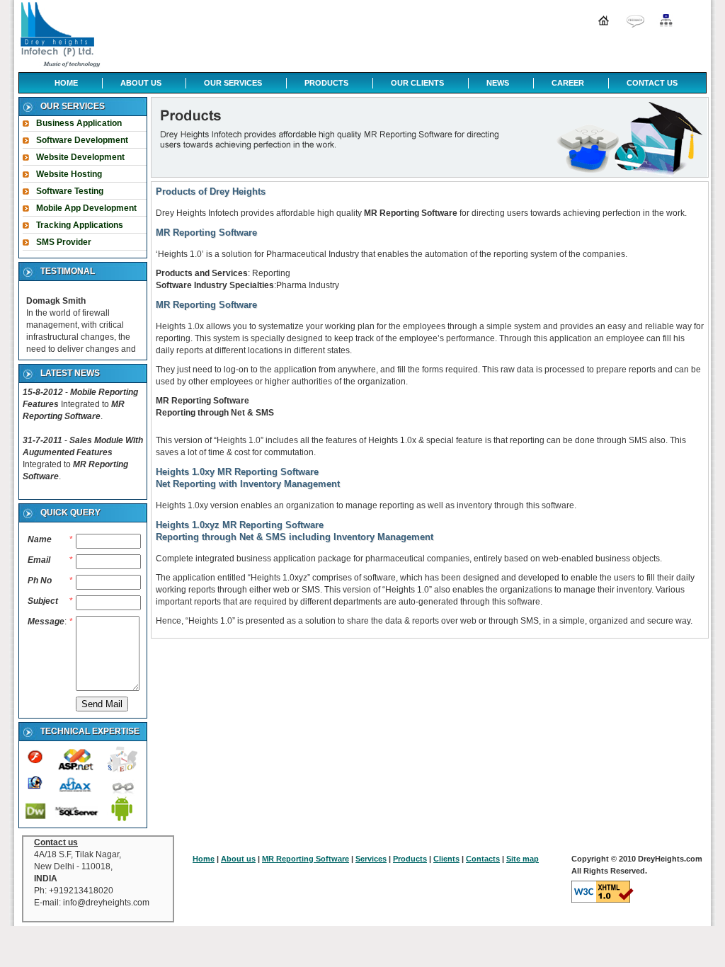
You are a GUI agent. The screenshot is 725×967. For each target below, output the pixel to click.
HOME (66, 83)
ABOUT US (140, 83)
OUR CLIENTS (417, 83)
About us (238, 858)
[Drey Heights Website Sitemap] (667, 21)
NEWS (497, 83)
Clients (446, 858)
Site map (522, 858)
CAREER (568, 83)
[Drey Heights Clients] (635, 21)
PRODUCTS (326, 83)
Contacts (483, 858)
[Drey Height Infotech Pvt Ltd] (58, 35)
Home (204, 858)
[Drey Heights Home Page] (603, 21)
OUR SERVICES (233, 83)
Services (371, 858)
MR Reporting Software (305, 858)
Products (410, 858)
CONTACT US (652, 83)
